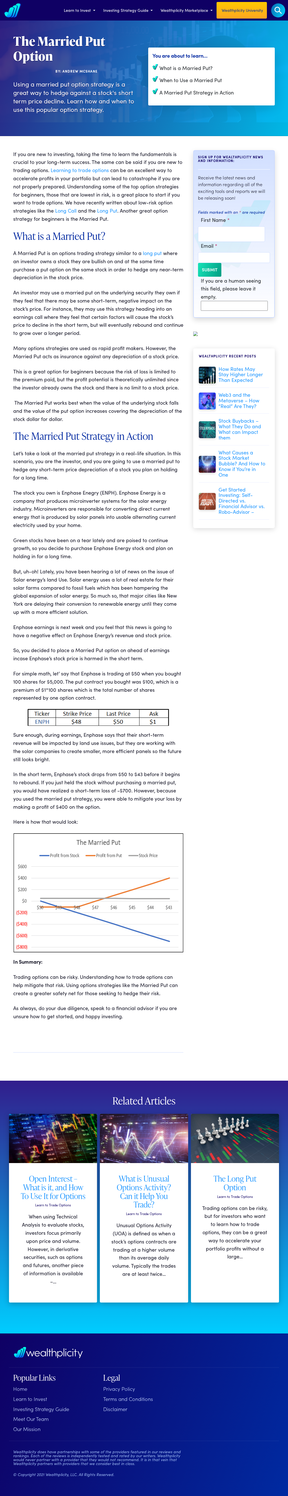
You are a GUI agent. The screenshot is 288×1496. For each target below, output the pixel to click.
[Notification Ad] (195, 332)
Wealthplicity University (241, 10)
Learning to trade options (80, 170)
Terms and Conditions (128, 1398)
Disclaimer (115, 1408)
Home (20, 1388)
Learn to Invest (78, 10)
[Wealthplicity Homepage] (48, 1352)
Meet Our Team (31, 1418)
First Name (215, 219)
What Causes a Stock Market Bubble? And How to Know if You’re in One (242, 463)
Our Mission (26, 1428)
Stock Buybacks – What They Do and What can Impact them (240, 429)
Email (209, 245)
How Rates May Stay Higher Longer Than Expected (241, 374)
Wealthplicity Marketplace (185, 10)
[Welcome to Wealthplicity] (12, 10)
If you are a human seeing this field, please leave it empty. (231, 288)
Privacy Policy (119, 1388)
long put (152, 252)
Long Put (107, 210)
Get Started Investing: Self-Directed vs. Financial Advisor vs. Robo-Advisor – (242, 500)
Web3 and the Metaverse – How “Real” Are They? (239, 400)
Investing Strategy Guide (126, 10)
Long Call (66, 210)
